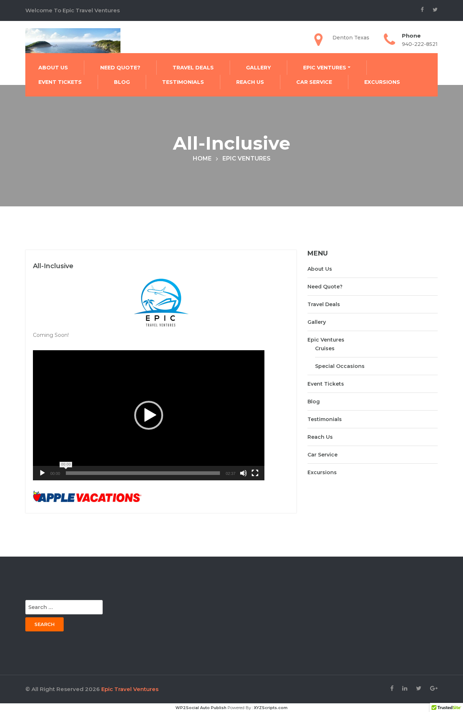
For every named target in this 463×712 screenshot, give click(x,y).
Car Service (314, 82)
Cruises (325, 348)
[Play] (42, 473)
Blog (122, 82)
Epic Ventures (324, 67)
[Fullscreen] (255, 473)
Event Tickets (60, 82)
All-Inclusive (53, 266)
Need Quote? (120, 67)
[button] (148, 415)
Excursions (382, 82)
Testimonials (183, 82)
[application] (148, 415)
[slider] (143, 473)
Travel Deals (193, 67)
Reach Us (250, 82)
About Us (53, 67)
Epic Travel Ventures (129, 689)
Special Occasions (340, 366)
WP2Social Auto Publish (200, 707)
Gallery (258, 67)
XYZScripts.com (271, 707)
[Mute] (243, 473)
